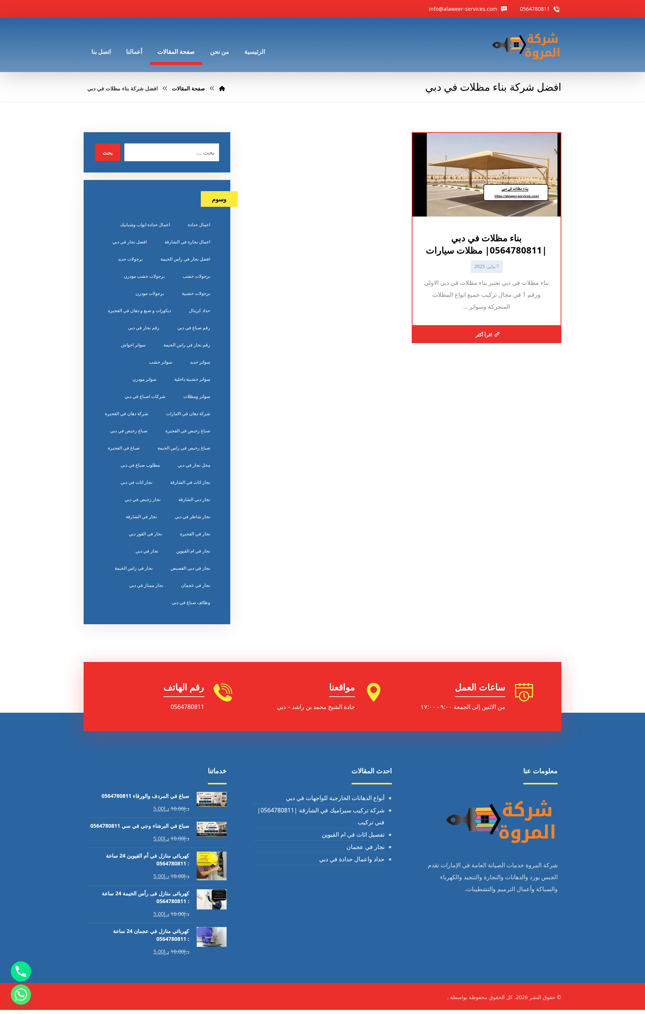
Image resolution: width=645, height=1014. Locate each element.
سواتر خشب (160, 362)
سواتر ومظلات (196, 396)
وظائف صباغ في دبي (191, 602)
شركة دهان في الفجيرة (126, 413)
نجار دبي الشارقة (194, 499)
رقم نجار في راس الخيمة (186, 345)
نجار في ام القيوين (193, 551)
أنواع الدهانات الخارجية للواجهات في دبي (335, 798)
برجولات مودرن (149, 293)
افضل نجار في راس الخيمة (185, 259)
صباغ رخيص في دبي (128, 430)
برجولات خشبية (196, 293)
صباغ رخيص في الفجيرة (187, 430)
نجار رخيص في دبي (143, 499)
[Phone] (21, 971)
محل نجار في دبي (194, 465)
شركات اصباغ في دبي (145, 396)
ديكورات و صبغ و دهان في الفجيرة (139, 310)
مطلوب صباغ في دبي (140, 465)
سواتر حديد (200, 362)
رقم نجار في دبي (143, 327)
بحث (108, 152)
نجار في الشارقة (141, 516)
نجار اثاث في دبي (136, 482)
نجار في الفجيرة (195, 534)
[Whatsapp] (21, 995)
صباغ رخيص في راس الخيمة (184, 448)
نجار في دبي (146, 551)
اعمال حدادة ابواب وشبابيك (145, 224)
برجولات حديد (130, 259)
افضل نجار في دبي (129, 242)
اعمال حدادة (199, 224)
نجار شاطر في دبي (192, 516)
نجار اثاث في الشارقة (190, 482)
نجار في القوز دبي (145, 534)
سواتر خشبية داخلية (192, 379)
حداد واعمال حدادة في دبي (351, 859)
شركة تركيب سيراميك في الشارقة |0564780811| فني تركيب (320, 816)
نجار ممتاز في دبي (146, 585)
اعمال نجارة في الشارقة (187, 242)
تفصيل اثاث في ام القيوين (353, 834)
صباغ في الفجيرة (124, 448)
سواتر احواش (133, 345)
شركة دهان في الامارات (188, 413)
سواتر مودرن (144, 379)
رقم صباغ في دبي (193, 327)
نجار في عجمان (195, 585)
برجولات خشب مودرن (144, 276)
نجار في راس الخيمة (134, 568)
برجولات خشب (196, 276)
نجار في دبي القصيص (190, 568)
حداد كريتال (199, 310)
